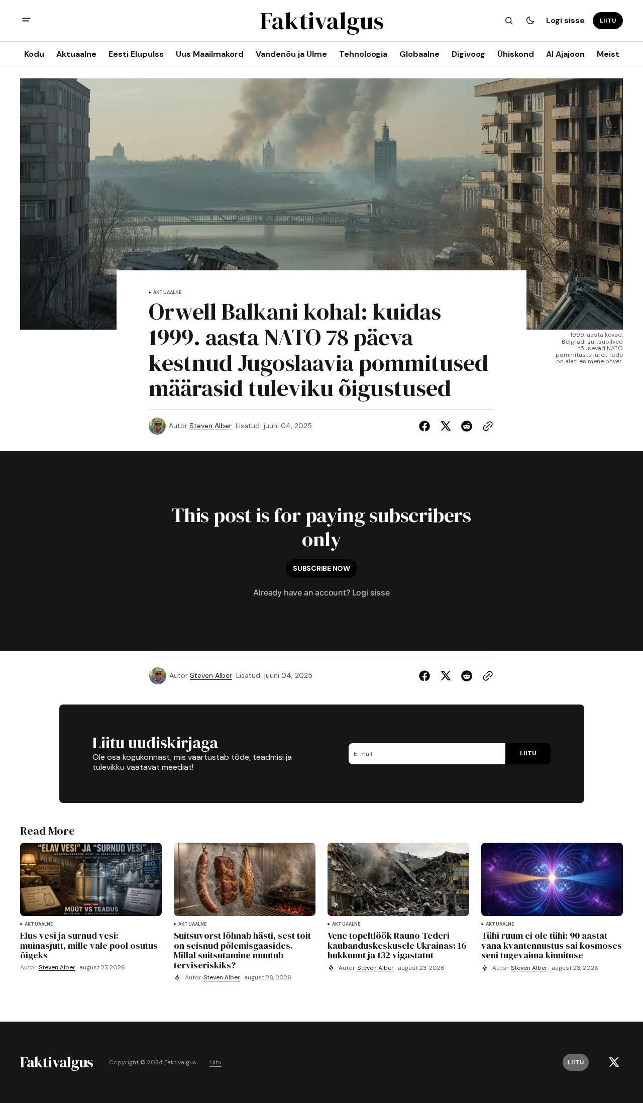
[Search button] (509, 21)
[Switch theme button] (530, 21)
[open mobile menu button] (26, 21)
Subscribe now (321, 568)
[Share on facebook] (426, 426)
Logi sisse (565, 20)
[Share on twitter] (445, 426)
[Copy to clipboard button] (485, 426)
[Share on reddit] (466, 426)
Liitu (215, 1062)
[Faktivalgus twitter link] (614, 1062)
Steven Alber (210, 426)
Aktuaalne (167, 292)
